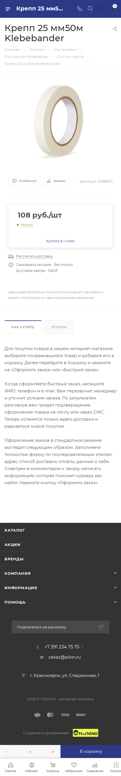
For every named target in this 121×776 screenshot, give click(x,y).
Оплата (59, 327)
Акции (13, 544)
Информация (21, 587)
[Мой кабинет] (100, 9)
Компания (18, 573)
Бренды (14, 559)
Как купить (23, 327)
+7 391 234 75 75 (61, 647)
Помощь (15, 602)
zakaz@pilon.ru (64, 657)
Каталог (15, 530)
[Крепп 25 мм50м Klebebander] (60, 124)
